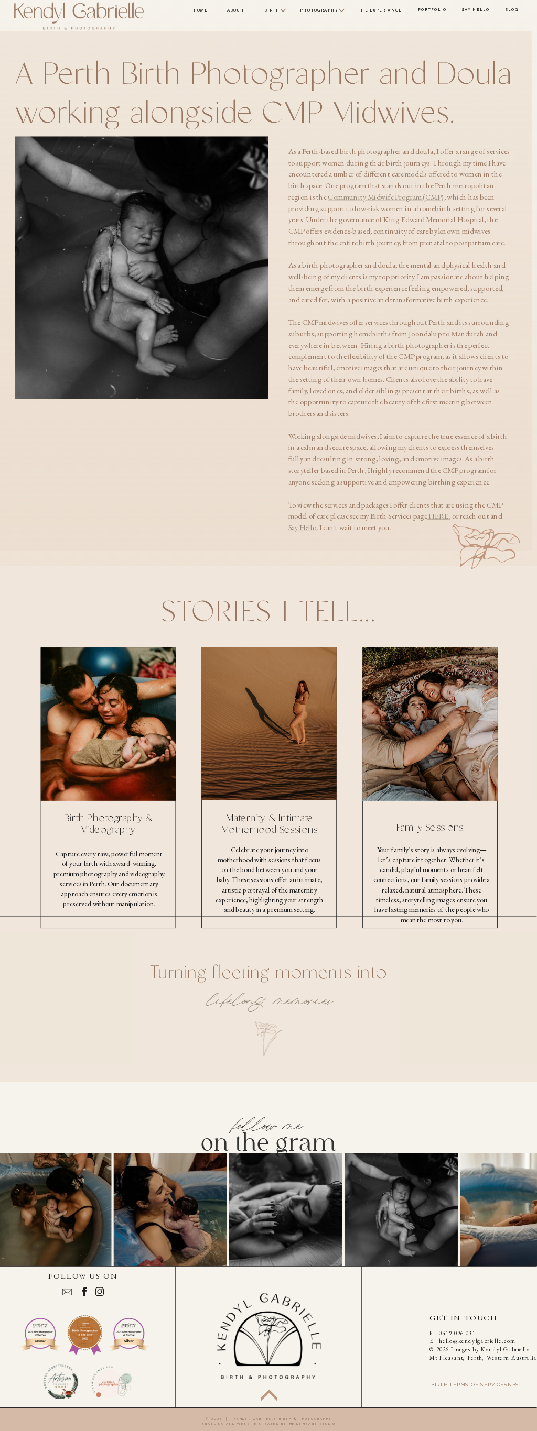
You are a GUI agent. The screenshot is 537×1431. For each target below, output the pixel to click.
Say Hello (302, 527)
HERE (438, 516)
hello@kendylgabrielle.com (477, 1341)
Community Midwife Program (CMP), (386, 197)
